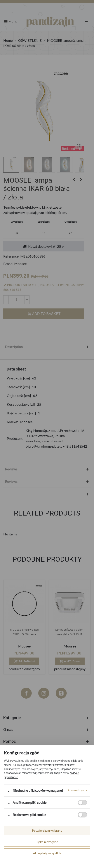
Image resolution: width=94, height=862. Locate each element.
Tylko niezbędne (47, 842)
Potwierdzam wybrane (47, 830)
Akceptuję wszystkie (47, 853)
